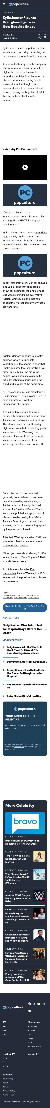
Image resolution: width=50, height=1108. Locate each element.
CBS (5, 1034)
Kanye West (33, 294)
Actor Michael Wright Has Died (24, 695)
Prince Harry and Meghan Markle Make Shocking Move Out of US (18, 918)
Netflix (30, 1038)
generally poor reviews (16, 497)
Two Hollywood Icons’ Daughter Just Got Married (17, 858)
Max (29, 1034)
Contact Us (8, 1075)
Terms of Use (19, 746)
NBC (5, 1030)
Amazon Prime (34, 1046)
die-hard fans (10, 306)
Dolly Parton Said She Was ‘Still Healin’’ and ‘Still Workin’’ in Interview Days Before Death (24, 650)
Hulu (30, 1042)
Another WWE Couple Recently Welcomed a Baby (17, 898)
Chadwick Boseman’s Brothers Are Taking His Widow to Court (17, 937)
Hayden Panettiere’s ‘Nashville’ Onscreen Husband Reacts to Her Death (16, 957)
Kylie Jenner (33, 598)
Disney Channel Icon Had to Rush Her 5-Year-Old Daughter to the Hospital (25, 673)
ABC (5, 1026)
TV (4, 1021)
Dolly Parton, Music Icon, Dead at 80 (27, 661)
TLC (4, 1062)
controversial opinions (15, 545)
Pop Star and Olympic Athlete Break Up (27, 686)
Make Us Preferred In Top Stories (24, 606)
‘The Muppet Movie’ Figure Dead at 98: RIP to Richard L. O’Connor (17, 878)
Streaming (34, 1021)
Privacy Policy (10, 749)
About (5, 1083)
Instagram (7, 595)
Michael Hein (9, 35)
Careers (6, 1087)
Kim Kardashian (20, 598)
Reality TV (9, 1053)
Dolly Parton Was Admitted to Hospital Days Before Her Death (22, 629)
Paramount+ (33, 1026)
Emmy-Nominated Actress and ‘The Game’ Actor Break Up (17, 977)
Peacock (31, 1030)
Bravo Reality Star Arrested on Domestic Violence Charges (22, 842)
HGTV (5, 1066)
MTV (5, 1058)
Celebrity (8, 12)
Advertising (8, 1079)
